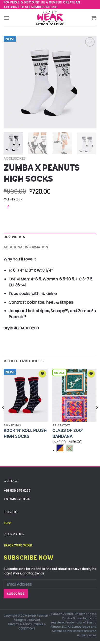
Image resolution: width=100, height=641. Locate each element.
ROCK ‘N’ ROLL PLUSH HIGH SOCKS (25, 433)
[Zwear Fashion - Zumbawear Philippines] (50, 17)
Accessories (15, 158)
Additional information (26, 247)
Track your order (18, 545)
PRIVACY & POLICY (20, 624)
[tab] (50, 237)
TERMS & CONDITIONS (32, 626)
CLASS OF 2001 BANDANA (68, 433)
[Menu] (6, 18)
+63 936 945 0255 (17, 490)
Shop (7, 523)
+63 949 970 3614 (17, 499)
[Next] (88, 82)
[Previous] (11, 82)
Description (14, 237)
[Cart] (94, 17)
